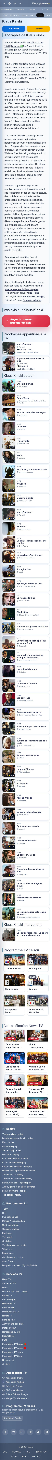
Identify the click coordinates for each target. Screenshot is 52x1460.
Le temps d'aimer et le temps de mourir (31, 913)
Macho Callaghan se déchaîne (32, 626)
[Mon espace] (9, 3)
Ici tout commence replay (14, 1162)
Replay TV (7, 1295)
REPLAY (32, 10)
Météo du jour (9, 1328)
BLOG (14, 1456)
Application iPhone (15, 1378)
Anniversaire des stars (12, 1324)
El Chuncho (22, 783)
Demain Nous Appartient (13, 1221)
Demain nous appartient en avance (19, 1170)
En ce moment (28, 15)
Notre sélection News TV (23, 1026)
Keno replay (8, 1142)
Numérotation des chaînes (14, 1291)
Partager (15, 29)
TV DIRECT (20, 10)
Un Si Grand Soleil (10, 1225)
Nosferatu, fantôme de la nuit (32, 469)
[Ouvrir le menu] (4, 3)
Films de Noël (8, 1319)
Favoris (39, 29)
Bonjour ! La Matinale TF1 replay (17, 1166)
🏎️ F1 (40, 15)
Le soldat (21, 427)
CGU (5, 1451)
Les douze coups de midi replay (17, 1138)
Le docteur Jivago (33, 296)
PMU (4, 1340)
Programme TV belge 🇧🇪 (14, 1344)
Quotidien (7, 1241)
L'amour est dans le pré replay (16, 1182)
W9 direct (7, 1249)
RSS (28, 1451)
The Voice (7, 1237)
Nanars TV (7, 1315)
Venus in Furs (23, 698)
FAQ (24, 1456)
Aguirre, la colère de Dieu (29, 583)
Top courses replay (11, 1195)
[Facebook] (5, 1432)
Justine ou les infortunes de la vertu (32, 742)
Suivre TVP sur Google (17, 1394)
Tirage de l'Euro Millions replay (17, 1178)
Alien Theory (8, 1261)
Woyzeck (21, 484)
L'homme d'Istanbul (27, 840)
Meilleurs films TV (10, 1311)
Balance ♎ (17, 46)
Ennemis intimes (32, 300)
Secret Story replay (11, 1150)
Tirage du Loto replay (12, 1134)
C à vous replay (9, 1146)
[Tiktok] (38, 1432)
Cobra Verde (23, 398)
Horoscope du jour (11, 1332)
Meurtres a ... (8, 1253)
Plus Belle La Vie (10, 1217)
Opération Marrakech (28, 826)
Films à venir (8, 1307)
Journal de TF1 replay (12, 1174)
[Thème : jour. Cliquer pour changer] (15, 3)
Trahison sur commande (29, 898)
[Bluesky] (22, 1432)
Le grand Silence (25, 769)
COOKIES (16, 1451)
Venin (19, 455)
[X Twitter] (13, 1432)
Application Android (15, 1382)
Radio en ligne (9, 1299)
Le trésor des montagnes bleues (29, 884)
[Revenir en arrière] (20, 3)
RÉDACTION (41, 1451)
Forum (5, 1287)
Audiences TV (9, 1283)
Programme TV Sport (12, 1356)
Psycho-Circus (24, 798)
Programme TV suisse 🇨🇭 (14, 1348)
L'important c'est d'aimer (29, 555)
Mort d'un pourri (25, 344)
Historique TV (8, 1303)
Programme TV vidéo (12, 1352)
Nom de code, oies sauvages (31, 412)
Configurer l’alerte (12, 1418)
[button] (47, 1432)
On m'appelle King (26, 598)
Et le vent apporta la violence (31, 726)
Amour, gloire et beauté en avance (18, 1186)
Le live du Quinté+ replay (14, 1191)
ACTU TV (44, 10)
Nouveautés (8, 1360)
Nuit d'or (21, 526)
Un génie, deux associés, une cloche (32, 542)
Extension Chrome (14, 1386)
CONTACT (36, 1456)
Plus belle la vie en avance (15, 1158)
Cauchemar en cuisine (12, 1257)
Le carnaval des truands (29, 812)
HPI (3, 1213)
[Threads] (30, 1432)
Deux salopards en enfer (29, 712)
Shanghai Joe (24, 569)
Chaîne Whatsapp (14, 1390)
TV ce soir (14, 15)
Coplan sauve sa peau (28, 755)
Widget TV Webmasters (17, 1398)
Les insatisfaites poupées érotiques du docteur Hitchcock (30, 657)
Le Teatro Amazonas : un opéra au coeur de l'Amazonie (32, 934)
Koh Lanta (7, 1233)
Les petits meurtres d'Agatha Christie (19, 1265)
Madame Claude (25, 498)
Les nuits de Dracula (27, 669)
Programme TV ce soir (21, 950)
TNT (5, 15)
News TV (6, 1279)
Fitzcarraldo (32, 292)
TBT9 (5, 1209)
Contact (6, 1364)
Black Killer (22, 612)
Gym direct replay (10, 1154)
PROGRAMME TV (8, 10)
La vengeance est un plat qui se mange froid (31, 642)
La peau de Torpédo (27, 683)
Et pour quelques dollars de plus (30, 359)
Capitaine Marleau (10, 1229)
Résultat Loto (8, 1336)
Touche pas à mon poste (14, 1245)
